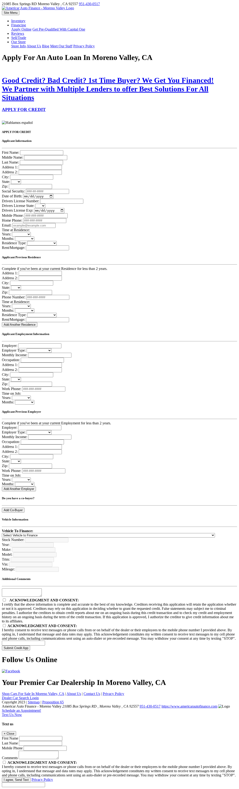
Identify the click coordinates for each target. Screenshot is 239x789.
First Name (10, 738)
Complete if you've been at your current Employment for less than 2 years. (56, 423)
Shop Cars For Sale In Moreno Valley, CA (33, 694)
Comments (10, 758)
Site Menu (11, 12)
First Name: (10, 152)
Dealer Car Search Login (20, 698)
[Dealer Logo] (38, 8)
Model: (7, 554)
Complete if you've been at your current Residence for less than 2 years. (54, 269)
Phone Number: (13, 297)
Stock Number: (13, 540)
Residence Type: (14, 243)
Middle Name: (12, 157)
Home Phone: (12, 220)
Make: (6, 550)
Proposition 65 (53, 702)
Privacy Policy (113, 694)
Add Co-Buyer (13, 510)
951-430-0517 (89, 4)
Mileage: (8, 569)
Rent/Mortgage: (13, 248)
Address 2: (10, 172)
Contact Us (92, 694)
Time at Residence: (16, 230)
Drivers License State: (18, 206)
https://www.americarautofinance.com (189, 706)
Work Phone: (11, 389)
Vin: (5, 564)
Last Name (10, 743)
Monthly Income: (14, 355)
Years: (6, 234)
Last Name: (10, 162)
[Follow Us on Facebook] (11, 671)
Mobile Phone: (13, 215)
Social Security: (13, 191)
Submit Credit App (16, 648)
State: (6, 182)
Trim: (6, 559)
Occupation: (11, 360)
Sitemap (34, 702)
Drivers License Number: (20, 201)
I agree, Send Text (16, 780)
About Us (74, 694)
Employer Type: (14, 350)
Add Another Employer (19, 489)
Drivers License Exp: (17, 210)
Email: (6, 225)
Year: (6, 545)
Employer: (9, 346)
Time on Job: (11, 393)
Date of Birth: (12, 196)
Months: (8, 239)
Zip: (5, 186)
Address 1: (10, 167)
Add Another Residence (19, 324)
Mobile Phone (12, 748)
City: (5, 177)
